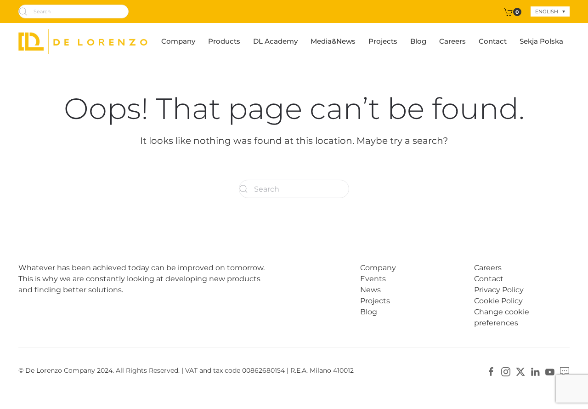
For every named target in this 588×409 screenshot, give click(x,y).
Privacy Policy (499, 289)
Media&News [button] (333, 41)
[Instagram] (506, 371)
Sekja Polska (541, 41)
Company (178, 41)
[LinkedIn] (535, 371)
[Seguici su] (565, 371)
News (370, 289)
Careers (452, 41)
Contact (493, 41)
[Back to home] (82, 41)
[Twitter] (520, 371)
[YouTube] (550, 371)
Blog (418, 41)
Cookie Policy (498, 300)
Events (373, 278)
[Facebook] (491, 371)
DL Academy (275, 41)
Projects (382, 41)
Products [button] (224, 41)
